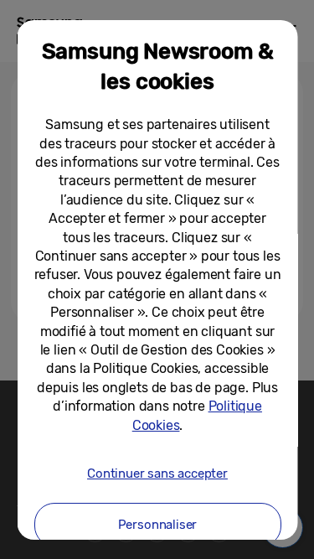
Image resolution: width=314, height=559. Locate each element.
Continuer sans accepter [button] (157, 473)
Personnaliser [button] (157, 524)
